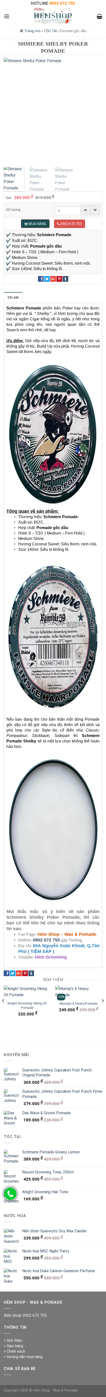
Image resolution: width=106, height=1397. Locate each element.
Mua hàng (37, 224)
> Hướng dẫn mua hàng (23, 1356)
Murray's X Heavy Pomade (79, 1003)
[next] (94, 109)
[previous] (11, 109)
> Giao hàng (13, 1346)
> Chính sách (14, 1351)
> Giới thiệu (13, 1340)
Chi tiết (13, 297)
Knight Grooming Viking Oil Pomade (27, 1005)
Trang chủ (32, 31)
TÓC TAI (50, 31)
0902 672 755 (46, 940)
